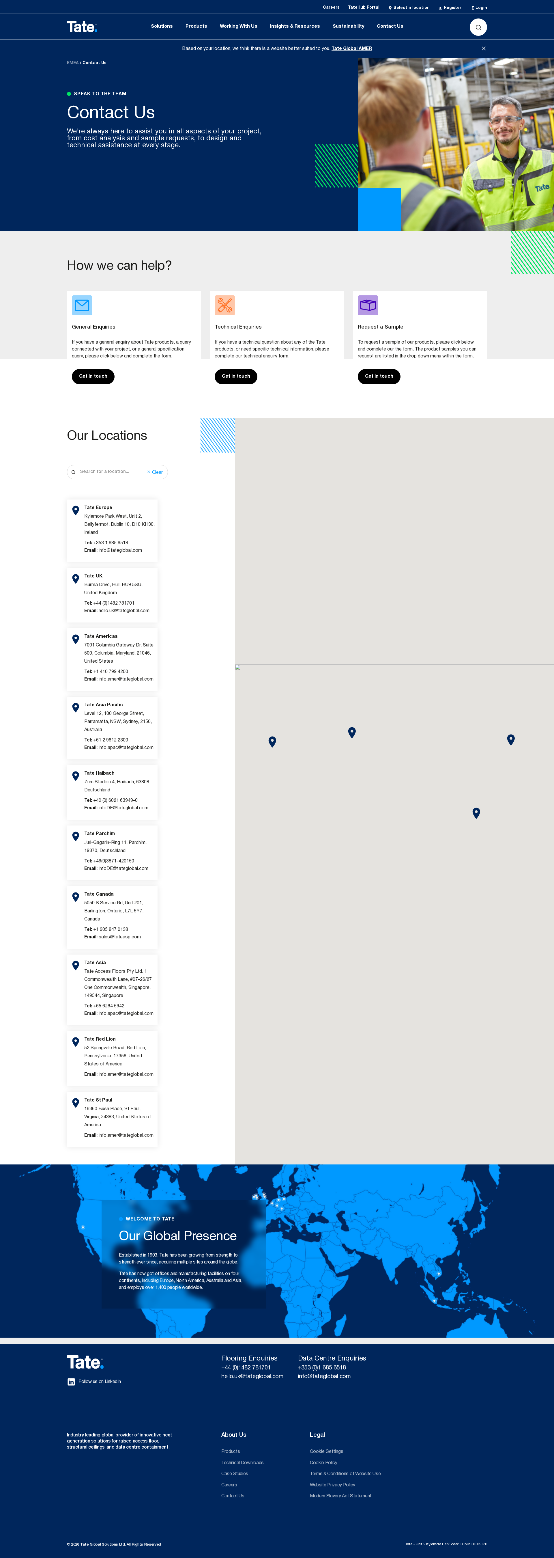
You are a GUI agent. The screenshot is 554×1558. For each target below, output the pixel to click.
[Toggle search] (478, 27)
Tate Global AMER (352, 49)
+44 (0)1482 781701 (113, 603)
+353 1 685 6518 (110, 543)
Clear (157, 472)
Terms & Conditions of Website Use (345, 1474)
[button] (272, 742)
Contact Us (390, 27)
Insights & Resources (295, 27)
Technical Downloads (242, 1463)
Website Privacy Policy (332, 1485)
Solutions (162, 27)
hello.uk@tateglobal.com (124, 611)
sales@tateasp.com (120, 937)
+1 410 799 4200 (110, 672)
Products (196, 27)
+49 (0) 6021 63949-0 (115, 801)
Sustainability (348, 27)
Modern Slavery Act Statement (340, 1496)
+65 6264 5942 (108, 1006)
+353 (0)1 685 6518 (322, 1368)
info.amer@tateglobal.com (126, 679)
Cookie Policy (323, 1463)
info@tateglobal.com (120, 551)
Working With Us (238, 27)
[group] (112, 531)
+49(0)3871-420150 (113, 861)
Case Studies (234, 1474)
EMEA (73, 63)
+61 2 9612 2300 (110, 740)
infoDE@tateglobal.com (123, 808)
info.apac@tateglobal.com (126, 748)
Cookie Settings (326, 1452)
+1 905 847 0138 (110, 930)
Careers (229, 1485)
